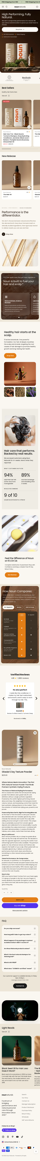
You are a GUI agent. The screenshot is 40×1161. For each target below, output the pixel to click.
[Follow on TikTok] (22, 1137)
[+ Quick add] (29, 127)
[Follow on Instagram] (3, 1137)
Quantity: (5, 889)
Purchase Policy (27, 1110)
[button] (3, 698)
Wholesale (25, 1117)
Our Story (25, 1098)
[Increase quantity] (11, 892)
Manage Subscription (29, 1104)
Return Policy (26, 1114)
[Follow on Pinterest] (12, 1137)
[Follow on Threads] (8, 1137)
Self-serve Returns (28, 1120)
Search (24, 1094)
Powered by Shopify (20, 1155)
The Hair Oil (7, 194)
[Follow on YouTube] (17, 1137)
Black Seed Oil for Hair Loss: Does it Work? (15, 1069)
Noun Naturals (7, 132)
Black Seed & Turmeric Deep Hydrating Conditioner (23, 714)
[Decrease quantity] (4, 892)
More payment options (20, 910)
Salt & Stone (30, 607)
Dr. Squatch (8, 607)
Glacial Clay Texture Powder (17, 771)
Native (19, 607)
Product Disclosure (28, 1107)
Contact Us (20, 986)
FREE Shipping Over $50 (16, 2)
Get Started (12, 575)
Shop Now (19, 29)
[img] (23, 711)
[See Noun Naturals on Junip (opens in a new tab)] (24, 718)
